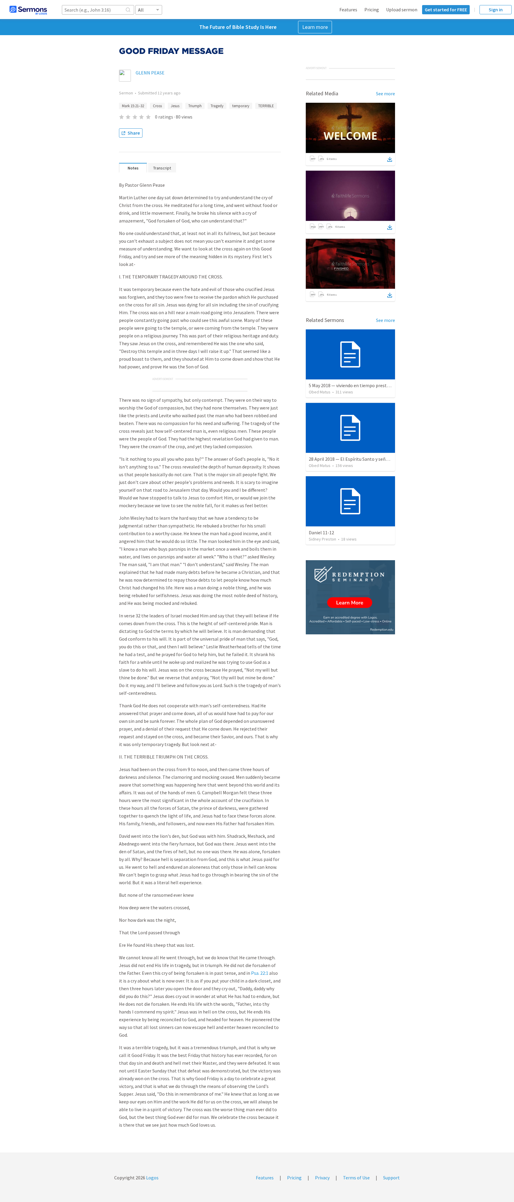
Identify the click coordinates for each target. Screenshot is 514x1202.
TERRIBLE (266, 105)
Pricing (371, 10)
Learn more (315, 27)
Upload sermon (401, 10)
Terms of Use (356, 1178)
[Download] (389, 159)
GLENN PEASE (150, 73)
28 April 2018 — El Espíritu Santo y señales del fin (358, 459)
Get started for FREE (446, 10)
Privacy (322, 1178)
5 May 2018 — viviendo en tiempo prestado (351, 385)
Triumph (195, 105)
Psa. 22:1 (259, 973)
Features (348, 10)
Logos (152, 1178)
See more (385, 93)
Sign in (496, 10)
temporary (240, 105)
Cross (157, 105)
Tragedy (217, 105)
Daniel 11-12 (321, 532)
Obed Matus (319, 392)
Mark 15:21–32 (133, 105)
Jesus (175, 105)
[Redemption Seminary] (350, 597)
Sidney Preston (322, 539)
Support (391, 1178)
